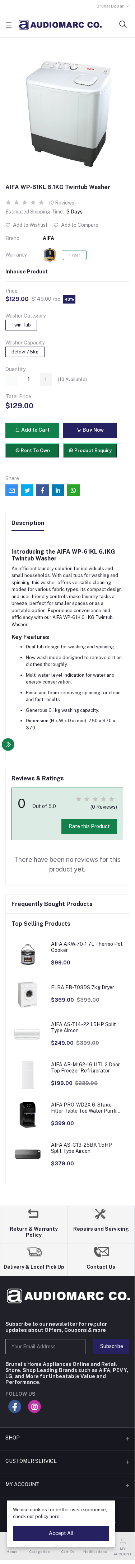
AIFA (48, 238)
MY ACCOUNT (22, 1484)
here (55, 1516)
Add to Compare (79, 225)
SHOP (12, 1438)
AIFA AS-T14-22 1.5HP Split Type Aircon (83, 1027)
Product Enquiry (92, 450)
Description (27, 523)
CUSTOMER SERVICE (31, 1461)
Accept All (61, 1533)
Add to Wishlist (30, 225)
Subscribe (111, 1346)
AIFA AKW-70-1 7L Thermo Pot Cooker (87, 947)
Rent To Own (35, 450)
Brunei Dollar (110, 6)
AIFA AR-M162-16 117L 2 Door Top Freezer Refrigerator (85, 1068)
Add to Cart (35, 430)
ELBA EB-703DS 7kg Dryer (82, 987)
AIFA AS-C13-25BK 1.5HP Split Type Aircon (81, 1148)
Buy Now (93, 430)
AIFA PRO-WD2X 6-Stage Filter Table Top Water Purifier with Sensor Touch (86, 1108)
